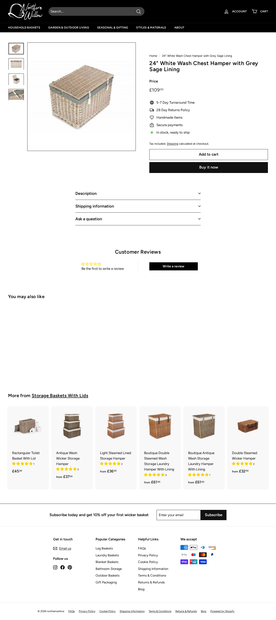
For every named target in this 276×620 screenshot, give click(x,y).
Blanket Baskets (107, 562)
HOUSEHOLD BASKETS (24, 27)
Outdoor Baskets (107, 575)
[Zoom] (81, 97)
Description (86, 193)
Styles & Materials (151, 27)
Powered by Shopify (222, 611)
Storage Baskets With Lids (60, 395)
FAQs (142, 548)
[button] (22, 464)
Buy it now (208, 167)
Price (153, 81)
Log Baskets (104, 548)
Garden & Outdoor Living (68, 27)
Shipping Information (153, 569)
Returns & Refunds (151, 582)
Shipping (172, 144)
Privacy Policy (148, 555)
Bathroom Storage (109, 569)
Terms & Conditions (152, 575)
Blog (141, 589)
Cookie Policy (148, 562)
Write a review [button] (173, 266)
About (179, 27)
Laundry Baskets (107, 555)
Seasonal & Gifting (112, 27)
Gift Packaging (106, 582)
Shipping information (94, 206)
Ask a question (88, 218)
